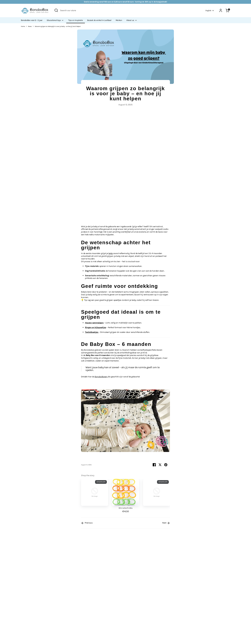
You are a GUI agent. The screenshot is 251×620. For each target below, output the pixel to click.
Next (164, 522)
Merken (119, 20)
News (30, 26)
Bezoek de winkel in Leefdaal (99, 20)
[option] (92, 493)
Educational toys (54, 20)
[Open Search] (56, 10)
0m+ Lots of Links (125, 508)
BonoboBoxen (101, 376)
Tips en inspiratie (75, 20)
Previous (88, 522)
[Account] (220, 10)
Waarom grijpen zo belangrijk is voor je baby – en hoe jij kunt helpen (58, 26)
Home (23, 26)
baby (111, 253)
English (208, 10)
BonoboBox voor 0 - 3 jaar (31, 20)
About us (130, 20)
